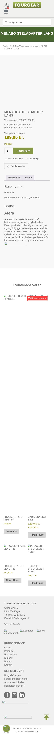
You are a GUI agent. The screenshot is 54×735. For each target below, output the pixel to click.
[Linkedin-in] (22, 695)
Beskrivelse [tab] (14, 177)
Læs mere (11, 531)
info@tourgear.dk (21, 618)
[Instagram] (14, 695)
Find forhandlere (17, 166)
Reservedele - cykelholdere (29, 46)
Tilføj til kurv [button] (36, 535)
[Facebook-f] (7, 695)
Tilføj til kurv (23, 151)
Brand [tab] (28, 177)
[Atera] (15, 244)
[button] (7, 632)
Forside (5, 46)
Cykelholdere (14, 46)
